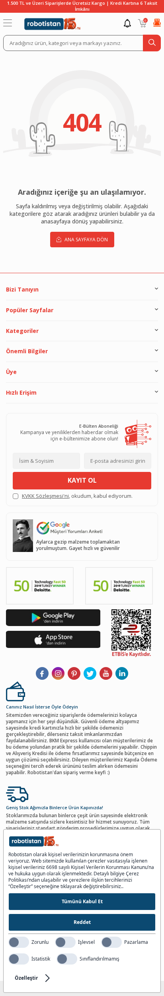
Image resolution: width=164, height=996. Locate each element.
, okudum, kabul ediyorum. (77, 496)
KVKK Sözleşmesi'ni (45, 495)
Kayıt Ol (82, 480)
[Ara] (152, 43)
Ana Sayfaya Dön (85, 239)
